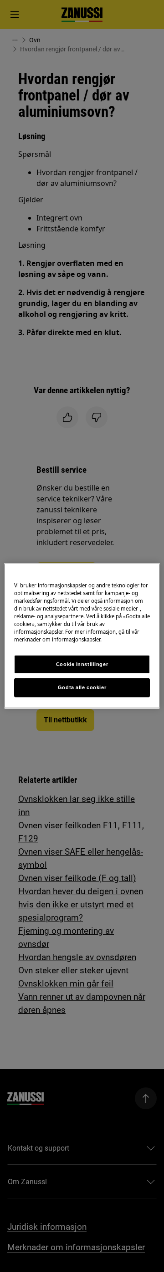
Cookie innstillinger (82, 663)
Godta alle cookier (82, 687)
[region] (82, 636)
